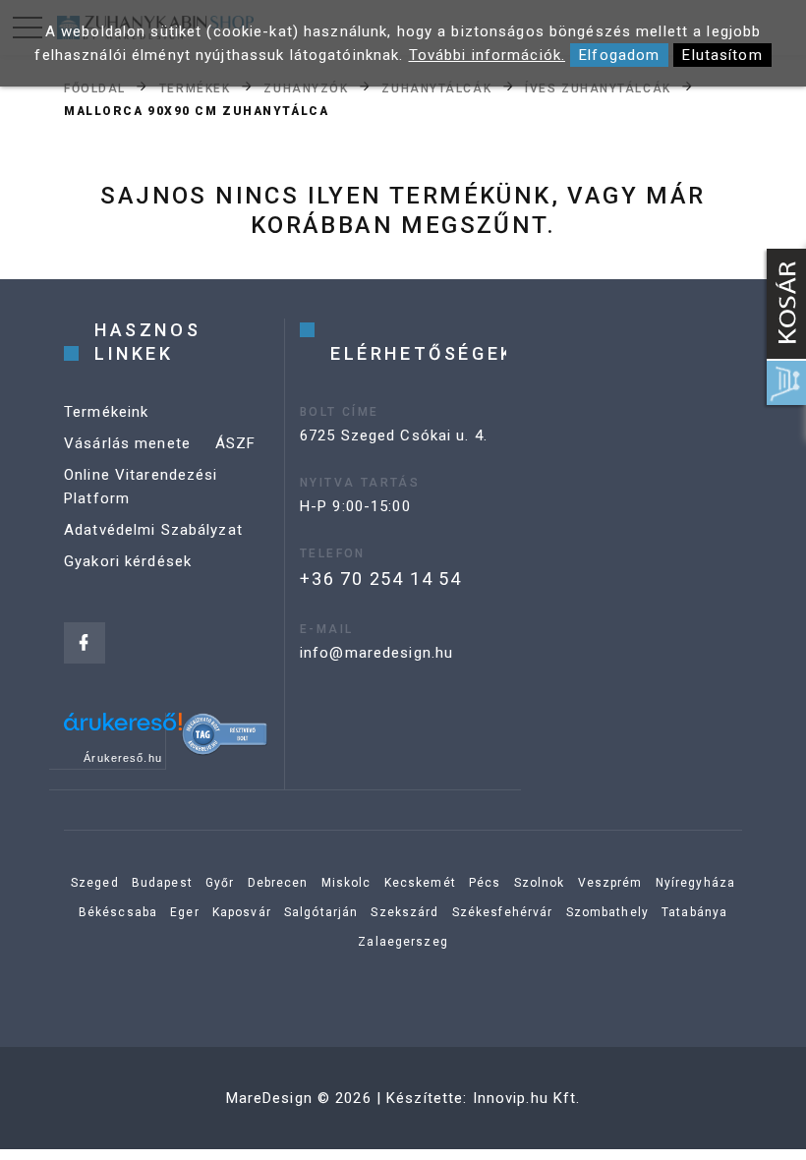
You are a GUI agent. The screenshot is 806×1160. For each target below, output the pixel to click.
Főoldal (95, 87)
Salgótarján (321, 912)
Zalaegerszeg (403, 942)
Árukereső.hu (123, 758)
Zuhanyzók (305, 87)
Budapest (162, 883)
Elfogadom (619, 55)
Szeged (95, 883)
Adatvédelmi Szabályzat (153, 530)
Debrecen (278, 883)
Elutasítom (722, 55)
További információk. (487, 55)
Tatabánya (694, 912)
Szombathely (607, 912)
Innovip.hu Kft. (527, 1098)
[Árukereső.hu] (123, 729)
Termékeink (106, 412)
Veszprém (610, 883)
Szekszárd (404, 912)
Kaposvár (241, 912)
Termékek (194, 87)
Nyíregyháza (695, 883)
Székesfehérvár (502, 912)
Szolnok (539, 883)
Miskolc (346, 883)
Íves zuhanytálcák (598, 87)
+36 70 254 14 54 (381, 578)
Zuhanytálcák (436, 87)
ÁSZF (236, 443)
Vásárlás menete (127, 443)
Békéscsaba (118, 912)
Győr (220, 883)
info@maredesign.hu (376, 653)
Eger (185, 912)
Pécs (485, 883)
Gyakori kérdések (128, 561)
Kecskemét (420, 883)
